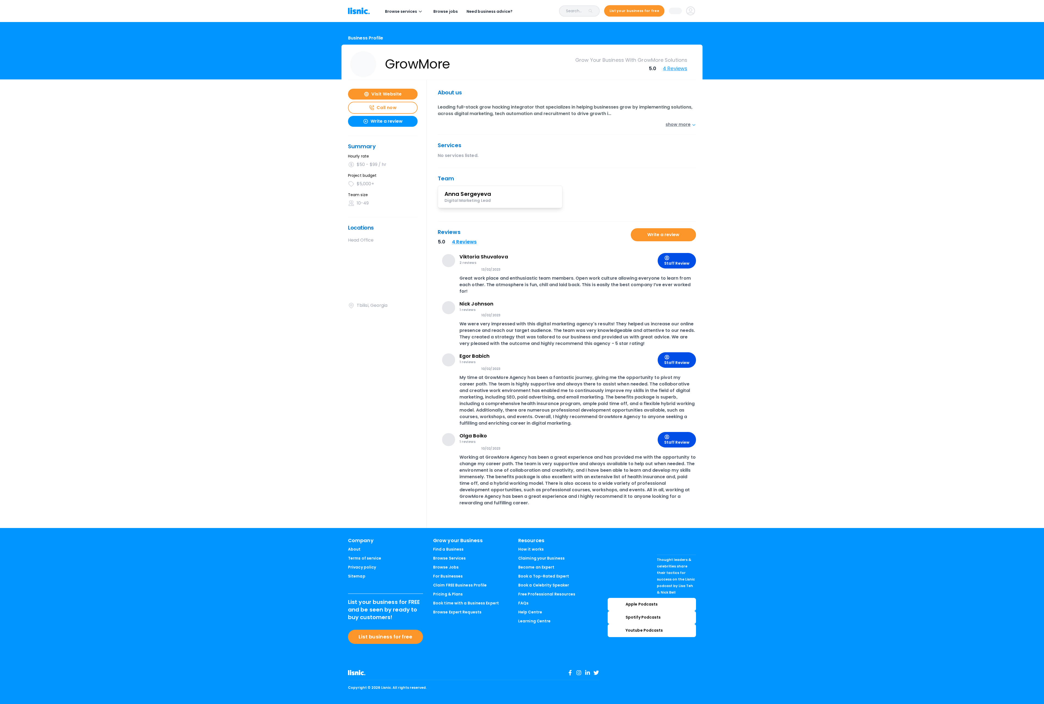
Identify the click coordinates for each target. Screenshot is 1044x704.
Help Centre (530, 612)
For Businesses (448, 576)
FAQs (523, 603)
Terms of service (364, 558)
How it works (531, 549)
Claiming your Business (541, 558)
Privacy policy (362, 567)
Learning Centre (534, 621)
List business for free (385, 636)
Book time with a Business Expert (466, 603)
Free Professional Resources (546, 594)
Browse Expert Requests (457, 612)
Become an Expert (536, 567)
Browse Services (449, 558)
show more (678, 124)
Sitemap (356, 576)
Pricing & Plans (448, 594)
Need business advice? (489, 11)
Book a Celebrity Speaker (543, 585)
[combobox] (560, 11)
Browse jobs (445, 11)
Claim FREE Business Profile (460, 585)
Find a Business (448, 549)
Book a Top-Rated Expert (543, 576)
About (354, 549)
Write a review (663, 234)
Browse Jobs (446, 567)
